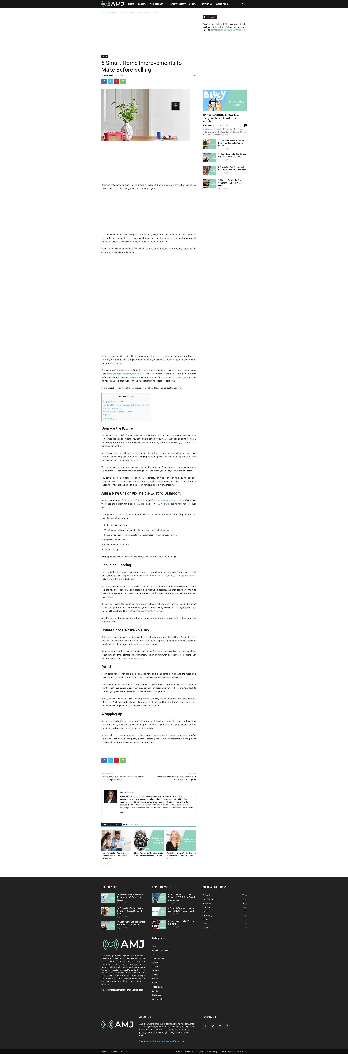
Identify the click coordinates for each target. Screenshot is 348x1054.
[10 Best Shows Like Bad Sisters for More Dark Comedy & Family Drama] (209, 157)
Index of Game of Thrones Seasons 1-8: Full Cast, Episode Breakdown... (182, 897)
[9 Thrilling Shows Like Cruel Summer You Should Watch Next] (209, 183)
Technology (156, 4)
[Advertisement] (148, 35)
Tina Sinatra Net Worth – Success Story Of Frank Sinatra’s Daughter (176, 778)
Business (156, 954)
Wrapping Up (110, 418)
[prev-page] (103, 863)
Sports (193, 4)
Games (155, 966)
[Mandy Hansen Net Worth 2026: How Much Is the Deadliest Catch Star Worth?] (181, 840)
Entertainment (178, 4)
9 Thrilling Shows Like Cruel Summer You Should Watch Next (230, 183)
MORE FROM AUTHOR (132, 825)
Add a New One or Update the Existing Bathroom (126, 405)
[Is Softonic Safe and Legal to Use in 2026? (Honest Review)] (159, 911)
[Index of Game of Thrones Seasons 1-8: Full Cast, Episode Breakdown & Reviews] (159, 898)
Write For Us (223, 4)
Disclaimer (200, 1051)
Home (131, 4)
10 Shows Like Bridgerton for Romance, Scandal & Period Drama (231, 143)
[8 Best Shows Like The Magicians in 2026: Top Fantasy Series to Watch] (149, 840)
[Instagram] (212, 1026)
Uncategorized (158, 999)
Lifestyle (155, 974)
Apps (154, 946)
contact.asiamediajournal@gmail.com (228, 29)
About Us (179, 1051)
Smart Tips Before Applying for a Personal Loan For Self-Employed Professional (114, 855)
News (154, 982)
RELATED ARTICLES (111, 825)
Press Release (158, 987)
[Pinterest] (116, 81)
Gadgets (142, 4)
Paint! (106, 415)
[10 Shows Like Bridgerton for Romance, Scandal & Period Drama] (209, 144)
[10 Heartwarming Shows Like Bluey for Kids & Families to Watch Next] (225, 100)
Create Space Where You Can (117, 412)
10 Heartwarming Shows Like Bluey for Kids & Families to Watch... (221, 118)
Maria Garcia (109, 75)
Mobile (155, 978)
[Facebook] (104, 81)
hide (131, 396)
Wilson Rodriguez (209, 125)
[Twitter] (110, 81)
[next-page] (107, 863)
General (112, 12)
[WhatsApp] (123, 81)
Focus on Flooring (112, 408)
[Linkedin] (122, 812)
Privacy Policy (212, 1051)
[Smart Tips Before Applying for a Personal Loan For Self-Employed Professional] (116, 840)
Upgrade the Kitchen (113, 401)
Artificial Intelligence (161, 950)
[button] (243, 4)
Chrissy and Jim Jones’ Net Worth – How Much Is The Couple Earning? (122, 778)
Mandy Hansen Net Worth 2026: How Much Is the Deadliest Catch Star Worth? (181, 855)
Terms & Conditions (227, 1051)
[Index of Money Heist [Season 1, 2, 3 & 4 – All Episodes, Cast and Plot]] (159, 924)
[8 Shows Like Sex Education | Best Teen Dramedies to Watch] (209, 170)
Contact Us (206, 4)
